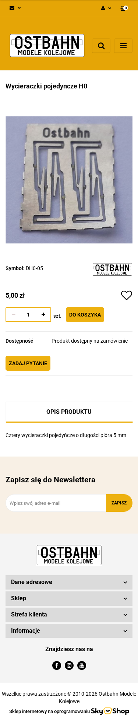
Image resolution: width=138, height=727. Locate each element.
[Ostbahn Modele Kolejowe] (112, 269)
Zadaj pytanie (28, 363)
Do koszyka (85, 315)
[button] (124, 8)
